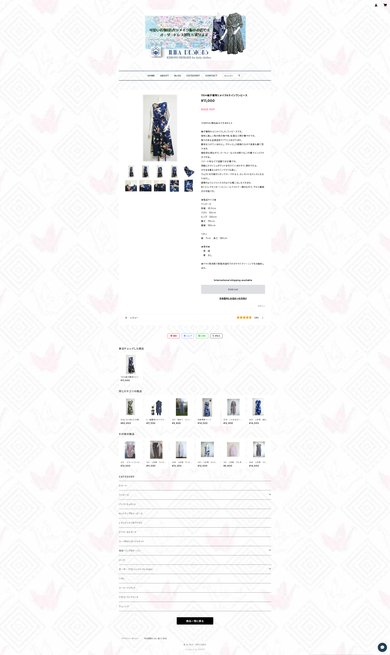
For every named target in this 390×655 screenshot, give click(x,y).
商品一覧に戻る (195, 621)
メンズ (122, 560)
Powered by (191, 649)
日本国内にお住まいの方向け (233, 298)
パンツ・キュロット (127, 504)
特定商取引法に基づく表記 (155, 638)
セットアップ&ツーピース (131, 513)
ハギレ (122, 578)
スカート (123, 485)
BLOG (177, 75)
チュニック (124, 606)
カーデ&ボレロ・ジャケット (131, 541)
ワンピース (124, 495)
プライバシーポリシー (130, 638)
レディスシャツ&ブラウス (130, 522)
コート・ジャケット (127, 587)
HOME (151, 75)
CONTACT (211, 75)
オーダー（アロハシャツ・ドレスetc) (136, 569)
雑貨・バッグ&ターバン (129, 550)
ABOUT (164, 75)
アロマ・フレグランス (128, 597)
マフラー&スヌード (128, 532)
